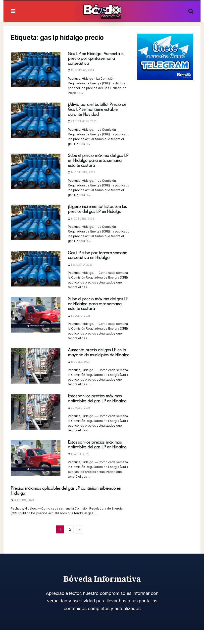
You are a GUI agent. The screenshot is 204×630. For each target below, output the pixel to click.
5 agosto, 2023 (81, 264)
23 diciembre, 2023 (83, 121)
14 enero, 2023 (23, 500)
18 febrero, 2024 (82, 70)
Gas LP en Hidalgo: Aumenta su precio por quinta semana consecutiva (96, 59)
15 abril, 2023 (79, 454)
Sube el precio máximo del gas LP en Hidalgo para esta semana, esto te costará (98, 161)
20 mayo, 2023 (80, 407)
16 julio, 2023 (80, 361)
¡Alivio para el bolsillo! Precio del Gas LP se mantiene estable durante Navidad (97, 109)
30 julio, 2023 (80, 315)
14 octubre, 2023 (82, 172)
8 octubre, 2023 (82, 218)
